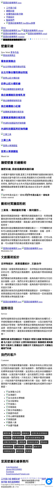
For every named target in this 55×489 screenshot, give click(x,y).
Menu (3, 28)
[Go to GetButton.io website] (49, 486)
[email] (36, 34)
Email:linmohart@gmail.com (17, 474)
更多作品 (14, 52)
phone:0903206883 (14, 469)
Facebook (10, 472)
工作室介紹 (11, 8)
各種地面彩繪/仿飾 (14, 14)
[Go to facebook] (49, 481)
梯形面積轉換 (14, 482)
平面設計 (10, 17)
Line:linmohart (12, 467)
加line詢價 (30, 23)
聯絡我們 (10, 20)
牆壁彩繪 (10, 11)
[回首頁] (11, 3)
